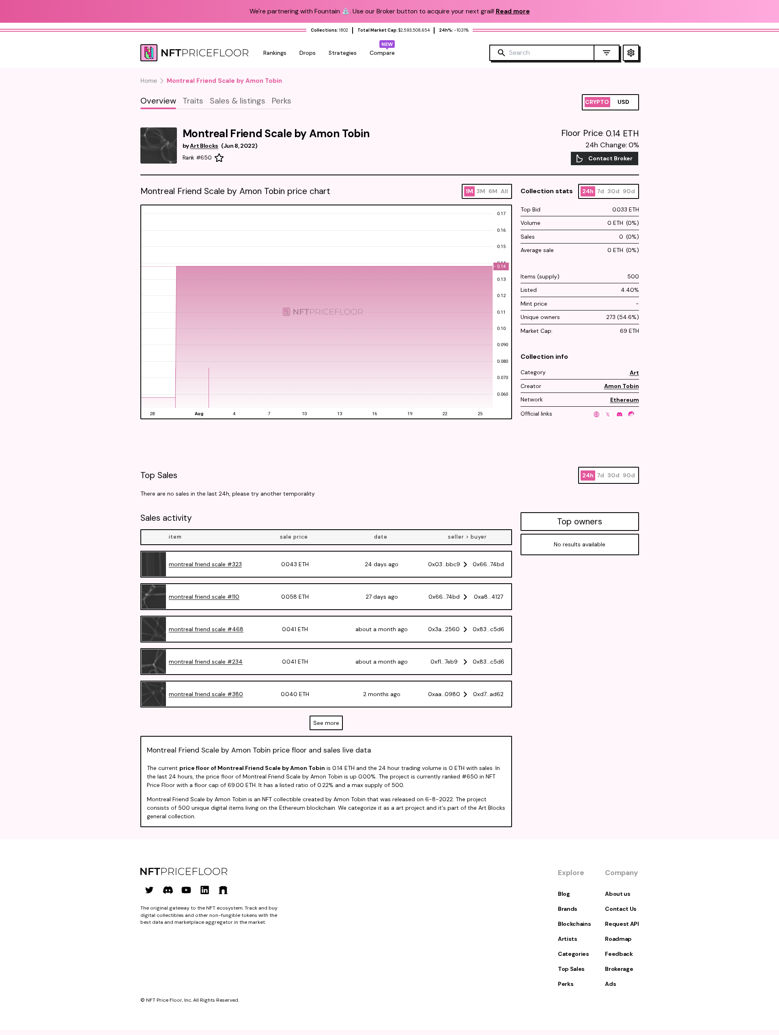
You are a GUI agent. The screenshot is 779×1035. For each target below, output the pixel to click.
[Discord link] (168, 890)
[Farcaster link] (223, 890)
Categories (573, 953)
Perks (565, 984)
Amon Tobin (621, 386)
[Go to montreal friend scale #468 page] (154, 629)
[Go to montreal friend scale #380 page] (154, 694)
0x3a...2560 (444, 629)
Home (148, 81)
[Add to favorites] (219, 158)
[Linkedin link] (205, 890)
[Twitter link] (149, 890)
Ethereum (624, 399)
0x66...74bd (488, 564)
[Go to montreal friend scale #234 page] (154, 661)
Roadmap (618, 938)
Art (634, 372)
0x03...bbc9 (444, 564)
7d (600, 191)
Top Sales (571, 968)
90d (629, 191)
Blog (564, 893)
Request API (622, 923)
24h (588, 191)
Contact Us (621, 908)
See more (326, 723)
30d (613, 191)
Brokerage (619, 968)
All (504, 191)
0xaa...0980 (444, 694)
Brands (567, 908)
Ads (610, 984)
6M (492, 191)
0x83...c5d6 (488, 629)
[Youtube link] (186, 890)
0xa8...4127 (488, 596)
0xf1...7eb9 (444, 661)
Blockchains (574, 923)
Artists (567, 938)
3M (480, 191)
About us (617, 893)
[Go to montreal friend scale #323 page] (154, 564)
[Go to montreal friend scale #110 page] (154, 596)
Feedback (619, 953)
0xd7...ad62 (488, 694)
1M (469, 191)
